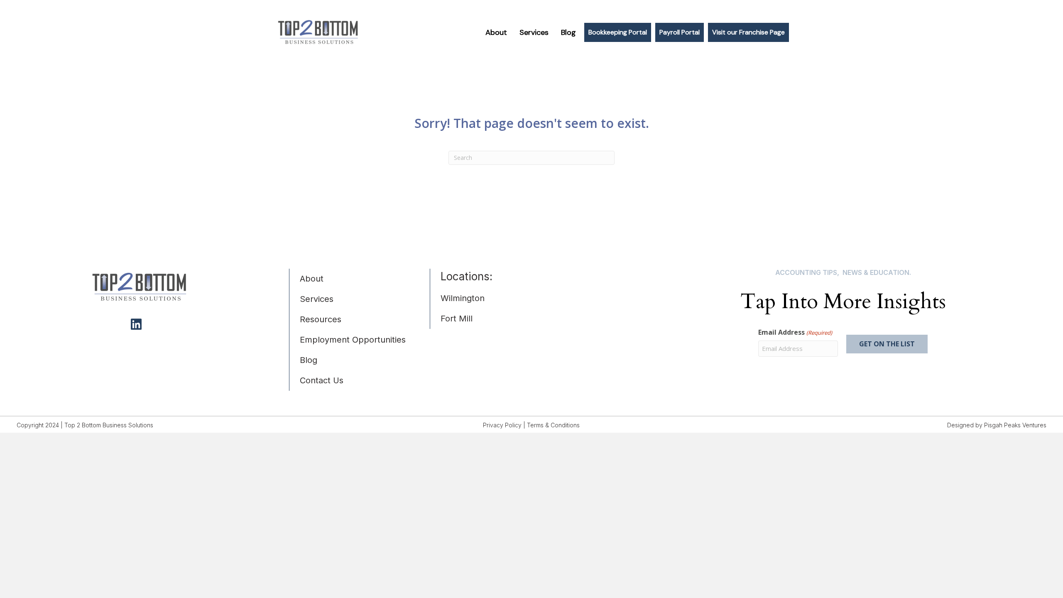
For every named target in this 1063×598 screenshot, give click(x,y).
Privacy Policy (502, 425)
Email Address (795, 332)
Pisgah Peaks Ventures (1015, 425)
